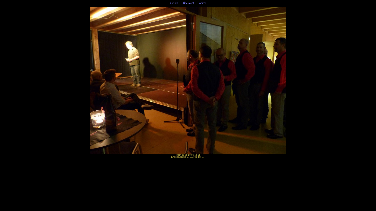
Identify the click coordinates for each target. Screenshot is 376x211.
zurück (174, 3)
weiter (202, 3)
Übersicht (188, 3)
